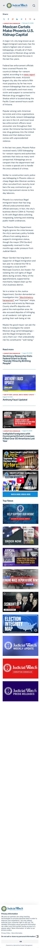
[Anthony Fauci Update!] (19, 383)
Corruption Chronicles (11, 23)
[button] (4, 5)
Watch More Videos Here (20, 494)
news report (29, 74)
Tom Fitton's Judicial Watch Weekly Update (18, 394)
